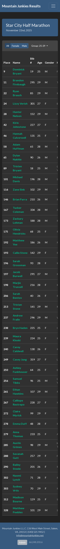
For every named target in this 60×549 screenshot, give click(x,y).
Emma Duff (20, 423)
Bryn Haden (20, 327)
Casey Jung (20, 359)
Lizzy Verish (20, 103)
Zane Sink (19, 189)
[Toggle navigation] (53, 6)
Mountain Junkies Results (21, 6)
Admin (22, 542)
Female (15, 45)
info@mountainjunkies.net (30, 535)
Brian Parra (20, 199)
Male (24, 45)
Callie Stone (20, 252)
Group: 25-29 (38, 45)
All (7, 45)
